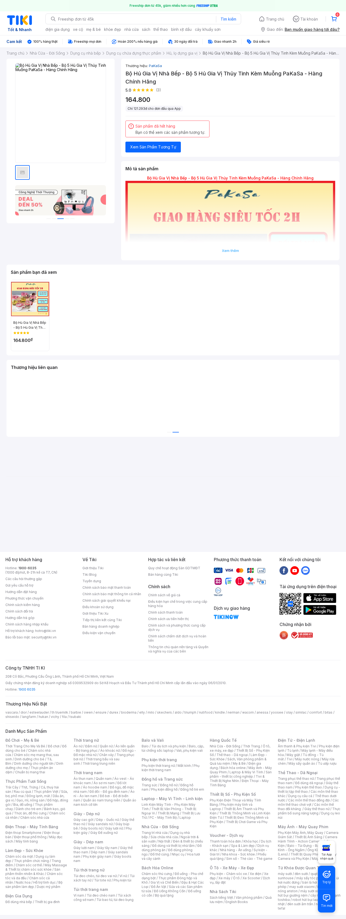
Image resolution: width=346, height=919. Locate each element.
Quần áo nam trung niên (101, 800)
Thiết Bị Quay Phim (305, 854)
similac (301, 712)
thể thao (161, 29)
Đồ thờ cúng (159, 854)
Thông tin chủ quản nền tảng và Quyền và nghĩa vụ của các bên (178, 649)
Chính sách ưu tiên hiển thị (168, 619)
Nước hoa (23, 882)
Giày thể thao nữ (317, 809)
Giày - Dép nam (88, 842)
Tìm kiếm (228, 19)
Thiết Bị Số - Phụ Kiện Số (233, 794)
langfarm (29, 717)
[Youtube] (294, 570)
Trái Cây (11, 787)
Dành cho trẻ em (28, 809)
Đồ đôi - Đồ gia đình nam (108, 792)
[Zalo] (305, 570)
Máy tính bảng (27, 841)
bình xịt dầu (181, 29)
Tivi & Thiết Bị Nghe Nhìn (237, 778)
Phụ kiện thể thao (308, 787)
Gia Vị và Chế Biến (165, 882)
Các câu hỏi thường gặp (23, 579)
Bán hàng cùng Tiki (163, 574)
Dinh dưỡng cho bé (29, 759)
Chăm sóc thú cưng (157, 874)
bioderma (129, 712)
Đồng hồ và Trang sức (162, 779)
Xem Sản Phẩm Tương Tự (153, 147)
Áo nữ (78, 746)
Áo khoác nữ (110, 750)
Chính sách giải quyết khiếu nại (106, 600)
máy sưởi (285, 874)
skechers (164, 712)
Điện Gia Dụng (18, 896)
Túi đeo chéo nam (101, 895)
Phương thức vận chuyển (24, 598)
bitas (328, 712)
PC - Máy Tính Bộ (163, 817)
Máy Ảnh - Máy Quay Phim (303, 826)
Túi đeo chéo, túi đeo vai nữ (95, 876)
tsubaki (75, 717)
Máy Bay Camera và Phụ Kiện (307, 856)
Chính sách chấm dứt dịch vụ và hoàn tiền (177, 638)
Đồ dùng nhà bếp (18, 902)
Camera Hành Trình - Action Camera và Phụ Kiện (307, 841)
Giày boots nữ (91, 828)
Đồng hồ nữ (169, 785)
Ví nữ (123, 876)
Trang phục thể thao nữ (296, 779)
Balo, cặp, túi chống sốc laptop (173, 748)
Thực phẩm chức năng (31, 861)
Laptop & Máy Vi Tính (246, 772)
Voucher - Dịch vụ (226, 835)
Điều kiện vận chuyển (98, 633)
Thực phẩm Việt (46, 792)
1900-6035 (27, 568)
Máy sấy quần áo (301, 763)
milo (151, 712)
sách (146, 29)
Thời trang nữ (86, 740)
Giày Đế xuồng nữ (104, 833)
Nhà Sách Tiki (223, 891)
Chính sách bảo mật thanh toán (106, 587)
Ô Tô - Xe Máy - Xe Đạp (232, 867)
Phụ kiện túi (122, 880)
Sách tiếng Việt (221, 897)
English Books (236, 902)
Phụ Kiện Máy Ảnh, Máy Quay (300, 833)
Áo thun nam (83, 779)
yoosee (277, 712)
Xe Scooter (251, 878)
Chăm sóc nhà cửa (34, 817)
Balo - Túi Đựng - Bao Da (306, 846)
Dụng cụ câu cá (300, 796)
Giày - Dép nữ (87, 813)
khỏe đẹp (112, 29)
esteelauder (39, 712)
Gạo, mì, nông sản (30, 800)
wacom (248, 712)
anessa (262, 712)
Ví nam (79, 895)
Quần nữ (106, 746)
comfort (315, 712)
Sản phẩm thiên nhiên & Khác (32, 871)
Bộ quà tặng (164, 895)
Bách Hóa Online (157, 867)
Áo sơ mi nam (104, 783)
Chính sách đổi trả (19, 611)
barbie (76, 712)
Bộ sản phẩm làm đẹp (33, 884)
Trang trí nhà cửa (155, 833)
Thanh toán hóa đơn (225, 841)
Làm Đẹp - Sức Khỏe (24, 850)
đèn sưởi (301, 874)
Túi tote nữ (102, 880)
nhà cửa (131, 29)
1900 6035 (26, 689)
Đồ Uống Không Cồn (169, 891)
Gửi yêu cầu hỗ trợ (19, 585)
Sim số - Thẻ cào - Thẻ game (249, 859)
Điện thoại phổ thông (30, 837)
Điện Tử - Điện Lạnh (296, 740)
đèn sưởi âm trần (300, 904)
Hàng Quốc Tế (223, 740)
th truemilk (60, 712)
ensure (101, 712)
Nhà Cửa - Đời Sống (160, 826)
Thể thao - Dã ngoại (232, 755)
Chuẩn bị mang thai (30, 772)
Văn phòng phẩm (249, 897)
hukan (43, 717)
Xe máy (224, 878)
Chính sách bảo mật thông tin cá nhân (111, 594)
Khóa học (251, 841)
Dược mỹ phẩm (48, 887)
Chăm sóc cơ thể (29, 865)
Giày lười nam (84, 848)
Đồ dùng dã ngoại (309, 783)
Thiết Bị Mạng (168, 813)
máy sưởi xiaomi (313, 891)
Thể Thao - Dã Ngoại (298, 772)
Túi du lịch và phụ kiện (168, 746)
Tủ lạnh (293, 750)
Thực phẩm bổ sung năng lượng (309, 811)
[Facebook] (284, 570)
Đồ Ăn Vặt (158, 887)
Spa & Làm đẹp (243, 846)
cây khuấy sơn (208, 29)
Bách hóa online (233, 768)
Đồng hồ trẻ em (192, 789)
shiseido (12, 717)
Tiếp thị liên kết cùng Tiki (102, 620)
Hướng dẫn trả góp (20, 618)
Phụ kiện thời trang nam (170, 768)
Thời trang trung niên (99, 763)
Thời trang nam (88, 772)
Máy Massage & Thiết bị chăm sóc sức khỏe (36, 867)
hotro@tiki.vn (45, 631)
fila (64, 717)
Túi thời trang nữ (89, 870)
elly (142, 712)
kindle (220, 712)
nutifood (205, 712)
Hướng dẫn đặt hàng (21, 592)
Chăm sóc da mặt (19, 856)
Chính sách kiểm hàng (22, 605)
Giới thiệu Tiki (93, 568)
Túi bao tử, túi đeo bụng (115, 900)
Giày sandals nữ (100, 824)
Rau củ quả (22, 792)
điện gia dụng (57, 29)
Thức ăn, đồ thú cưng (30, 813)
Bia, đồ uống (22, 805)
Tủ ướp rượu (327, 763)
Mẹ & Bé (239, 763)
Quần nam (104, 779)
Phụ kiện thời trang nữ (158, 766)
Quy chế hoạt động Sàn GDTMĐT (174, 568)
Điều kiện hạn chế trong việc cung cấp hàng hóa (177, 604)
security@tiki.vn (43, 637)
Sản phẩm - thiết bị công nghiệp (241, 774)
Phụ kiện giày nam (97, 856)
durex (113, 712)
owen (88, 712)
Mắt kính (184, 766)
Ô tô (236, 878)
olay (289, 712)
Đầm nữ (91, 746)
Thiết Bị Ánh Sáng (308, 837)
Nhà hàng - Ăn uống (235, 850)
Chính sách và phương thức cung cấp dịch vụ (177, 627)
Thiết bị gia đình (47, 902)
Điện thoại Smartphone (23, 833)
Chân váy (106, 755)
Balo (145, 746)
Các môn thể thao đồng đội (309, 800)
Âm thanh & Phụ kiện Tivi (297, 746)
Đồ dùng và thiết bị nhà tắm (173, 846)
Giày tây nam (107, 848)
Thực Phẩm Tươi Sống (25, 781)
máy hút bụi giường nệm (306, 893)
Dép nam (98, 852)
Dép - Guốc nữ (107, 820)
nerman (233, 712)
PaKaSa (155, 66)
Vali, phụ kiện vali (189, 750)
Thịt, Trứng (29, 787)
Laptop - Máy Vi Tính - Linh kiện (172, 798)
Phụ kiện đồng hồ (164, 789)
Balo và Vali (153, 740)
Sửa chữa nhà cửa (164, 837)
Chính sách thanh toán (165, 612)
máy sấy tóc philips (311, 878)
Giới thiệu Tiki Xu (95, 613)
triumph (190, 712)
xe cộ (78, 29)
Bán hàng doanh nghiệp (100, 626)
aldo (178, 712)
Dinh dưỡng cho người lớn (34, 763)
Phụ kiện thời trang (159, 759)
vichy (55, 717)
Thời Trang (251, 746)
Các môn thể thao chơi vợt (308, 802)
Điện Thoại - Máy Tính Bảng (31, 826)
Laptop (185, 817)
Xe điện (255, 874)
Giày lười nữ (114, 828)
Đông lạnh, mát (38, 796)
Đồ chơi (53, 746)
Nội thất (164, 841)
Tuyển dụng (91, 581)
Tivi (289, 759)
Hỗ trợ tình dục (44, 882)
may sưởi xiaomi (302, 887)
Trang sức (149, 785)
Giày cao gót (84, 820)
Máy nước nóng (307, 759)
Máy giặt (293, 755)
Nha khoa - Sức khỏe (238, 854)
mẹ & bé (93, 29)
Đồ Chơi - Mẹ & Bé (22, 740)
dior (24, 712)
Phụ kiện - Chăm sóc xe (228, 874)
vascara (11, 712)
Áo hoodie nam (95, 787)
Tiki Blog (89, 574)
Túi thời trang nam (91, 889)
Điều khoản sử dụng (98, 607)
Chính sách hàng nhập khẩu (26, 624)
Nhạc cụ (178, 854)
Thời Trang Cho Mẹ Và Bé (25, 746)
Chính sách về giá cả (164, 595)
